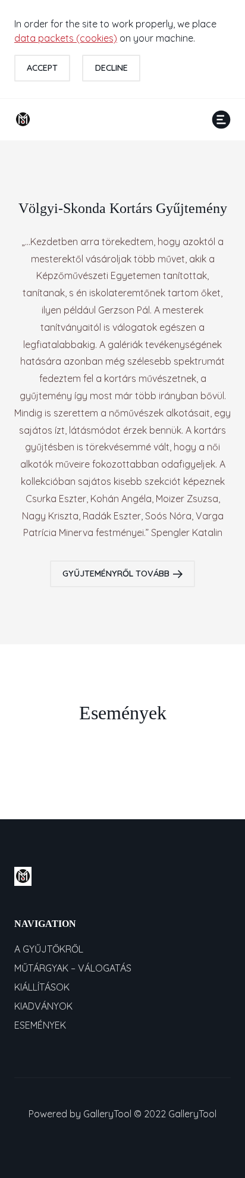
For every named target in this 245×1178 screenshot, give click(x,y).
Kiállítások (42, 987)
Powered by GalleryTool (80, 1114)
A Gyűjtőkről (48, 949)
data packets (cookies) (65, 38)
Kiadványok (43, 1006)
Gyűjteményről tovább (115, 573)
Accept (42, 67)
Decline (111, 67)
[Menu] (221, 119)
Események (40, 1025)
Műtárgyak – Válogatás (72, 968)
